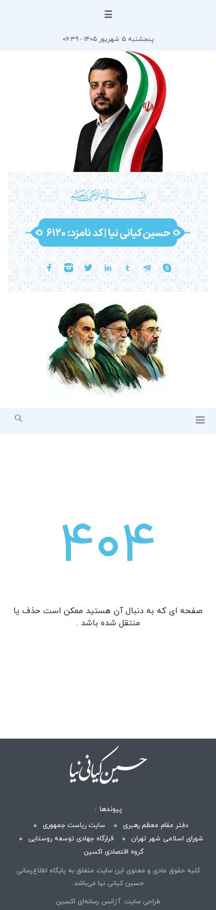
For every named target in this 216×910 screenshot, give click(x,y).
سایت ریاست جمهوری (74, 825)
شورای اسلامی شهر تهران (167, 838)
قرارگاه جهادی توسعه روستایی (71, 838)
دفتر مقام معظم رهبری (155, 825)
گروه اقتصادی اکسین (113, 852)
